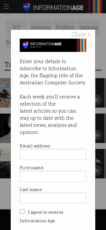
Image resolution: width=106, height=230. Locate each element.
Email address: (35, 146)
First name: (32, 167)
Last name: (31, 189)
